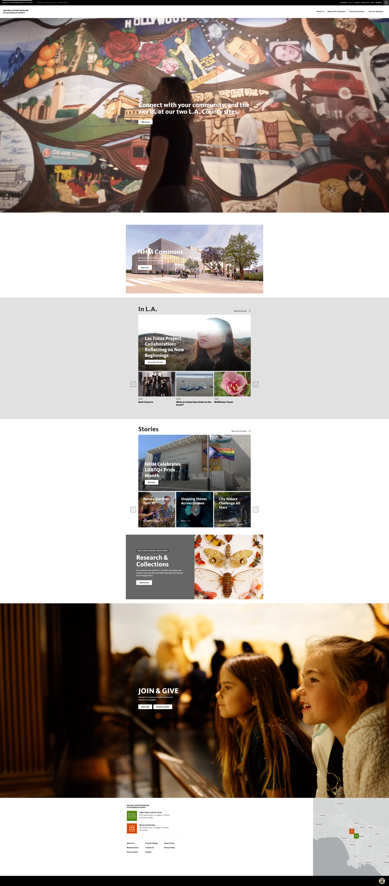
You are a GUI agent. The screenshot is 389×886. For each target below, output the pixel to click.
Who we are (145, 122)
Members (379, 2)
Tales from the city (240, 311)
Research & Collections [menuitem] (336, 11)
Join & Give (365, 2)
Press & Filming (151, 843)
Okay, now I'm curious (239, 431)
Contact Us (149, 847)
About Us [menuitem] (320, 11)
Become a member (162, 707)
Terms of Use (169, 843)
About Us (130, 843)
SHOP (372, 2)
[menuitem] (17, 2)
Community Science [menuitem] (357, 11)
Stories (357, 2)
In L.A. (350, 2)
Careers (148, 852)
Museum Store (132, 847)
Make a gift (145, 707)
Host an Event (132, 852)
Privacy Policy (169, 847)
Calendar (343, 2)
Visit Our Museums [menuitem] (375, 11)
